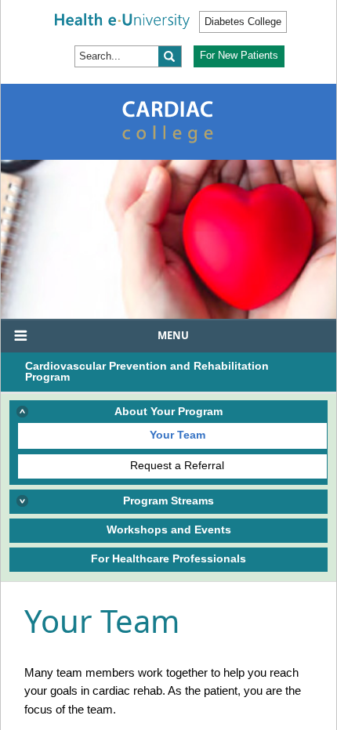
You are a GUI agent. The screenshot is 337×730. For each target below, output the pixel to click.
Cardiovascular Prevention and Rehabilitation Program (147, 371)
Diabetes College (243, 21)
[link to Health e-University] (122, 20)
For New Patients (239, 55)
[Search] (169, 56)
